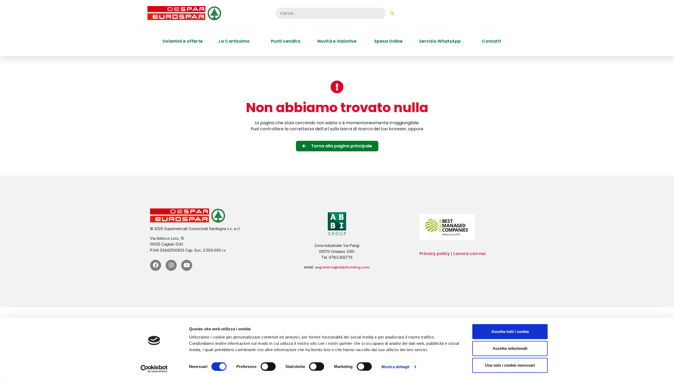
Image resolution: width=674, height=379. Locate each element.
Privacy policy (434, 254)
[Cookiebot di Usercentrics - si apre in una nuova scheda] (154, 369)
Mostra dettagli (395, 366)
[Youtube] (186, 265)
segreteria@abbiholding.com (342, 267)
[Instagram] (171, 265)
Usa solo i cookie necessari (510, 365)
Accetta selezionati (510, 348)
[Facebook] (155, 265)
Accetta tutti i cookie (510, 331)
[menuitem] (182, 41)
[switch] (268, 366)
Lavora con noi (469, 254)
